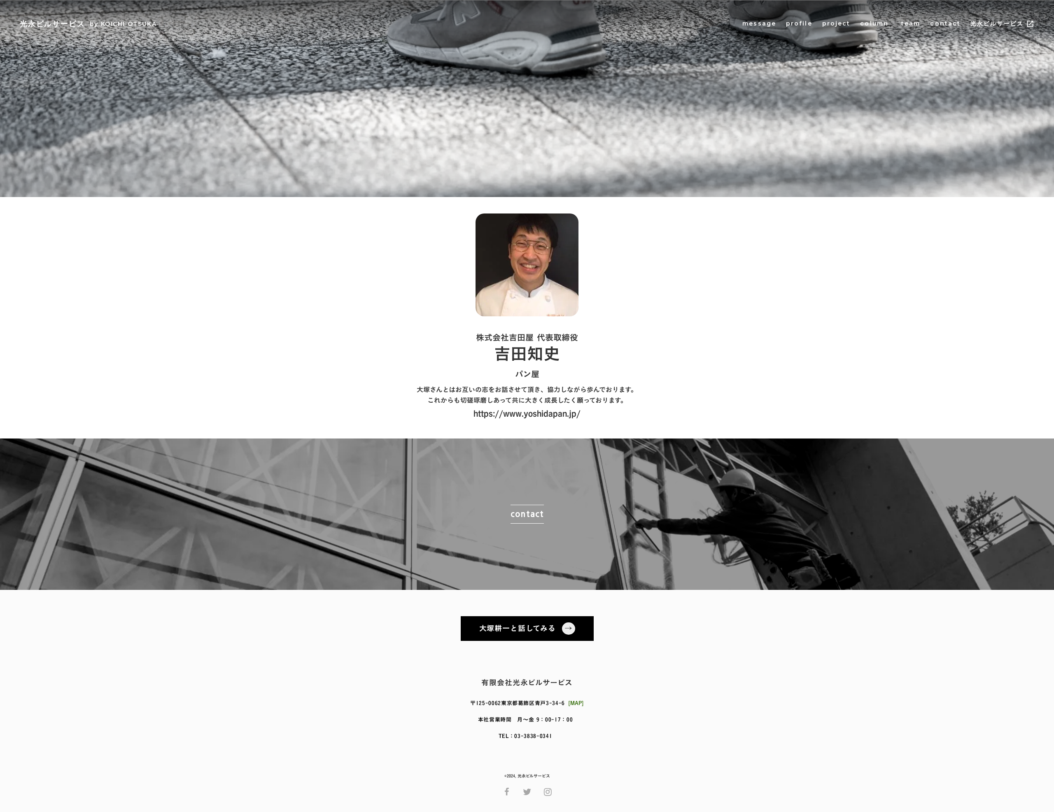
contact (945, 23)
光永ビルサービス (997, 23)
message (759, 23)
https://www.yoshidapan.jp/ (527, 413)
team (909, 23)
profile (799, 23)
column (874, 23)
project (836, 23)
